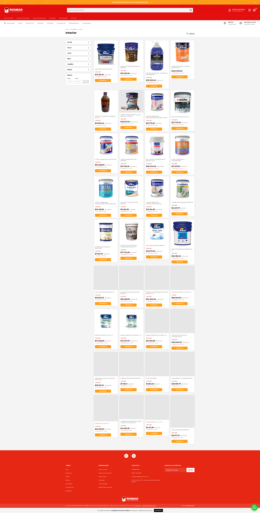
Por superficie (73, 29)
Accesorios (86, 23)
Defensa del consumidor (105, 487)
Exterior (50, 23)
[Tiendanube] (188, 506)
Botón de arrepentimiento (149, 505)
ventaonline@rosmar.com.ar (140, 476)
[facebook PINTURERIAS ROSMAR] (134, 456)
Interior (40, 23)
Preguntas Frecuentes (23, 18)
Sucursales (52, 18)
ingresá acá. (138, 505)
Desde (69, 78)
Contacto (73, 18)
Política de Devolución (39, 18)
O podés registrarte (237, 11)
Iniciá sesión (240, 9)
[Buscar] (190, 10)
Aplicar (86, 81)
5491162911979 (136, 469)
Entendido (158, 510)
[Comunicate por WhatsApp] (249, 10)
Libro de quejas (63, 18)
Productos (30, 23)
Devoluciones (102, 476)
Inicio (20, 23)
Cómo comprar (8, 18)
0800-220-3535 (136, 473)
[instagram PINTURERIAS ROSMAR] (126, 456)
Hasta (76, 78)
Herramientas (74, 23)
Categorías (10, 23)
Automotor (61, 23)
